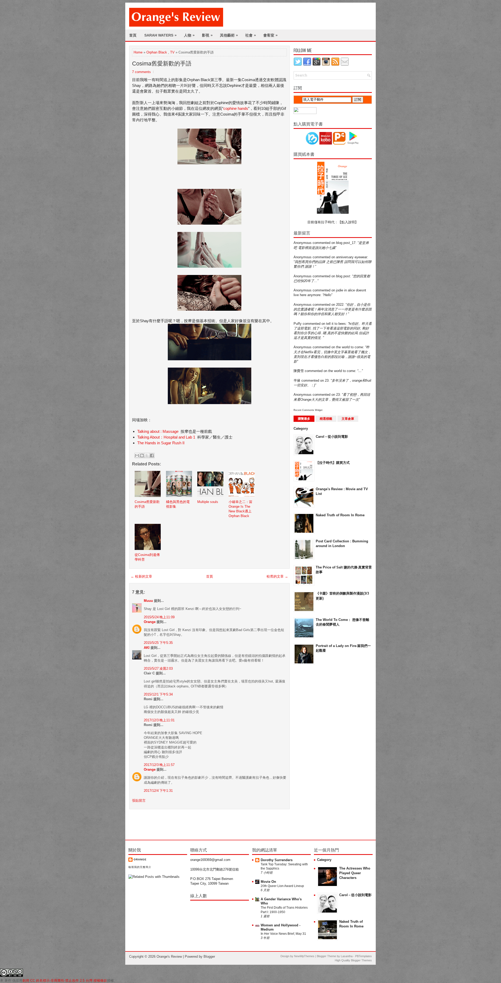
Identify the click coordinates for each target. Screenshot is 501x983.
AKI (147, 648)
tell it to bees (336, 324)
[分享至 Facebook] (151, 455)
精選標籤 (326, 419)
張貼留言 (139, 800)
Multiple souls (207, 502)
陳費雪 (299, 371)
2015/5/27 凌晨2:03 (158, 668)
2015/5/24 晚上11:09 (159, 617)
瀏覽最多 (304, 419)
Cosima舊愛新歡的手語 (162, 63)
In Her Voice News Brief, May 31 (283, 934)
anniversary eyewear (351, 257)
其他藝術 (229, 35)
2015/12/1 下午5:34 (158, 694)
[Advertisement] (314, 752)
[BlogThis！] (142, 455)
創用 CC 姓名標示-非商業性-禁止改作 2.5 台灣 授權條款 (64, 980)
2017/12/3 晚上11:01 (159, 720)
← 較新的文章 (141, 576)
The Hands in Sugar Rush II (160, 443)
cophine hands (235, 108)
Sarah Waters (160, 35)
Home (138, 52)
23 (327, 380)
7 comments (141, 72)
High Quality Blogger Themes (353, 960)
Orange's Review (169, 956)
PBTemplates (363, 956)
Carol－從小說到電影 (332, 437)
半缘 (297, 380)
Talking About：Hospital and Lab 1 (166, 437)
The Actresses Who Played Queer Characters (354, 873)
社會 (250, 35)
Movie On (268, 882)
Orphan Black (156, 52)
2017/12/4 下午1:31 (158, 791)
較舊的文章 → (277, 576)
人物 (189, 35)
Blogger (209, 956)
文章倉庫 (348, 419)
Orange (150, 622)
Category (301, 428)
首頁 (132, 35)
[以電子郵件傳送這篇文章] (137, 455)
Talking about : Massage (157, 431)
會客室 (270, 35)
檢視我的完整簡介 (139, 867)
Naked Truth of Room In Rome (340, 515)
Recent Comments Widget (308, 410)
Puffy (298, 324)
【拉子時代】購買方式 (333, 463)
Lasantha (347, 956)
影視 (207, 35)
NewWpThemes (304, 956)
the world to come (349, 347)
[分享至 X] (147, 455)
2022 (339, 305)
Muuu (148, 601)
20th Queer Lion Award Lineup (282, 886)
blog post (343, 276)
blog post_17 (345, 243)
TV (172, 52)
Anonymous (303, 243)
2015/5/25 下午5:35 (158, 643)
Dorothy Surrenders (277, 860)
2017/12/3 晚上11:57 (159, 765)
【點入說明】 (348, 222)
